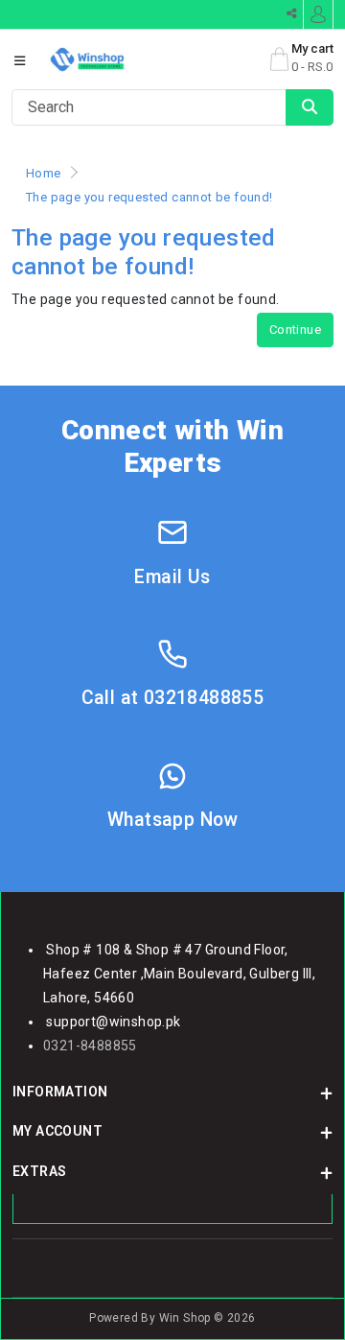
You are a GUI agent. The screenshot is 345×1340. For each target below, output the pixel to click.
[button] (19, 61)
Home (43, 173)
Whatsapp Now (172, 820)
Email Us (172, 577)
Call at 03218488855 (172, 698)
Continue (295, 329)
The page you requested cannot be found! (149, 197)
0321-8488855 (90, 1045)
